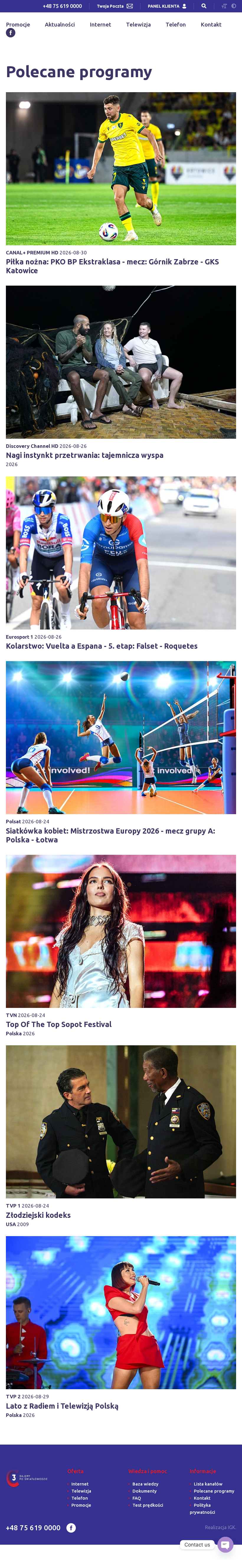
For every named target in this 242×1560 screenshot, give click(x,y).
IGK (231, 1527)
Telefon (176, 24)
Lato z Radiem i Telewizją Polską (62, 1406)
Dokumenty (145, 1490)
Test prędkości (148, 1505)
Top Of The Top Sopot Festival (59, 1024)
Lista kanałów (208, 1483)
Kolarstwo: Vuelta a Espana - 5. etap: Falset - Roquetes (102, 646)
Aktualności (60, 24)
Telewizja (138, 24)
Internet (100, 24)
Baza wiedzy (145, 1483)
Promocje (18, 24)
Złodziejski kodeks (38, 1215)
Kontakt (211, 24)
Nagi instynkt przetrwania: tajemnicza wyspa (84, 455)
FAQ (137, 1498)
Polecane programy (214, 1490)
